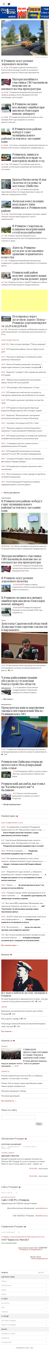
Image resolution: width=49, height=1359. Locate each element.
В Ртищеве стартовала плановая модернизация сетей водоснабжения (28, 229)
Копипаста (6, 1040)
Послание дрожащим (10, 1096)
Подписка (5, 1338)
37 (16, 1192)
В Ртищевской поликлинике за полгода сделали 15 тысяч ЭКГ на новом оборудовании (21, 452)
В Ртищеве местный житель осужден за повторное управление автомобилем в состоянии (23, 393)
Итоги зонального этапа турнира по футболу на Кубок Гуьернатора (23, 475)
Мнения (5, 954)
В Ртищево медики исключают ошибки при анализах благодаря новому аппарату (28, 109)
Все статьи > (8, 699)
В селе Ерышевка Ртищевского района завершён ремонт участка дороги (20, 483)
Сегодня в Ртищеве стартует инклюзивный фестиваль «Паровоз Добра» (22, 459)
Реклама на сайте (8, 1333)
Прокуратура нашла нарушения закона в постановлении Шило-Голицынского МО (22, 710)
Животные (5, 1148)
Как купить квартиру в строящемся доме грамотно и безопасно (21, 358)
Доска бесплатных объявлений (27, 1208)
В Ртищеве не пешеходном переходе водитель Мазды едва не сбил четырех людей (21, 409)
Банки (3, 1290)
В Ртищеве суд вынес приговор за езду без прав (22, 401)
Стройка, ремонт (30, 1146)
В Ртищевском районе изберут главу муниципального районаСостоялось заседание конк (21, 135)
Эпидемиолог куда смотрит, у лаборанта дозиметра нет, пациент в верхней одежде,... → (23, 876)
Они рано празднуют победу (13, 1091)
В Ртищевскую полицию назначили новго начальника (21, 467)
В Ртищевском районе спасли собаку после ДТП (22, 350)
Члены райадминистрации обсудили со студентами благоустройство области (19, 680)
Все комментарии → (10, 945)
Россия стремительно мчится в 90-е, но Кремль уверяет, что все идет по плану (21, 1076)
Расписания (6, 1285)
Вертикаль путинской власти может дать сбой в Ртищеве (22, 1012)
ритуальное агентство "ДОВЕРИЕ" (33, 1248)
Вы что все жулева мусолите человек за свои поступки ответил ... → (23, 937)
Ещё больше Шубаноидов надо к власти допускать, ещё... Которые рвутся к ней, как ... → (22, 843)
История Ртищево (8, 1320)
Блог (3, 1307)
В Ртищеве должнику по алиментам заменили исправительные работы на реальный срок (24, 437)
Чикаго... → (22, 886)
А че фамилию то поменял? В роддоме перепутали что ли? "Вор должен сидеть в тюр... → (23, 831)
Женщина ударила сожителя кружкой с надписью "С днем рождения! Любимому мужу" (21, 429)
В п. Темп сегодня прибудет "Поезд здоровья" (23, 344)
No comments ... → (20, 928)
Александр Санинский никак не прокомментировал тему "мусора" (23, 1024)
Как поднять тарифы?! (13, 1018)
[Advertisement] (24, 301)
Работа (4, 1281)
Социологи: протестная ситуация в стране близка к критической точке (35, 1053)
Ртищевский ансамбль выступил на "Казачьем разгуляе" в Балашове (23, 787)
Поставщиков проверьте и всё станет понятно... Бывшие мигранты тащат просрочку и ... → (24, 862)
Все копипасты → (8, 1101)
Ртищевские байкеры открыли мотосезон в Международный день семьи (21, 764)
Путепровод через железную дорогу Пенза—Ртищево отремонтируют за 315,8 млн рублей (24, 321)
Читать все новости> (12, 493)
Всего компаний (8, 1232)
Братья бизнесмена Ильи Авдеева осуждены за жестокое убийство (29, 182)
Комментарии (8, 816)
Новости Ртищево (8, 1325)
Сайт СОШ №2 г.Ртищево (30, 1215)
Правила (4, 1312)
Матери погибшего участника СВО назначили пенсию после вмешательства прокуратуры (24, 84)
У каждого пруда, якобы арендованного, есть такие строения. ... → (23, 895)
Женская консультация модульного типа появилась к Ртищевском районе (23, 206)
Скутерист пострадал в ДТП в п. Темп (20, 423)
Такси (3, 1294)
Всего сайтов (6, 1192)
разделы (22, 1272)
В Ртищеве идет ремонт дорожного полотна (17, 579)
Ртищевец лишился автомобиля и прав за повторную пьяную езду (28, 157)
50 (18, 1232)
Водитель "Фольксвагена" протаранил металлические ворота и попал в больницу (20, 416)
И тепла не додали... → (19, 852)
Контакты (5, 1303)
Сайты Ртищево (9, 1187)
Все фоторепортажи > (12, 804)
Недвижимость (13, 1146)
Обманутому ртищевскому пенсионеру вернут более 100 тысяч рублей (21, 381)
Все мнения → (7, 1031)
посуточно (38, 1168)
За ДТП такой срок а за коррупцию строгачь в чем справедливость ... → (23, 919)
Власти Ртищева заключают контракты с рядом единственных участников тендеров (22, 365)
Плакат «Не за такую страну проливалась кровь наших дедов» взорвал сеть (21, 1084)
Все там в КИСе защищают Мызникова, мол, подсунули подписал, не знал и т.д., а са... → (23, 907)
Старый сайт (6, 1342)
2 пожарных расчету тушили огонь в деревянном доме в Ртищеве (19, 444)
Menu (4, 4)
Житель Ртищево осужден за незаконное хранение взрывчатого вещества (22, 252)
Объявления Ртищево (12, 1138)
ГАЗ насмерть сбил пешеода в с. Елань (20, 387)
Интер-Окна (39, 1257)
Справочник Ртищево (12, 1226)
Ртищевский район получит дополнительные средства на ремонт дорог (29, 275)
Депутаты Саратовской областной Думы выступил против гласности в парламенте (24, 626)
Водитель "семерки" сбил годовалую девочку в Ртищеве (23, 373)
